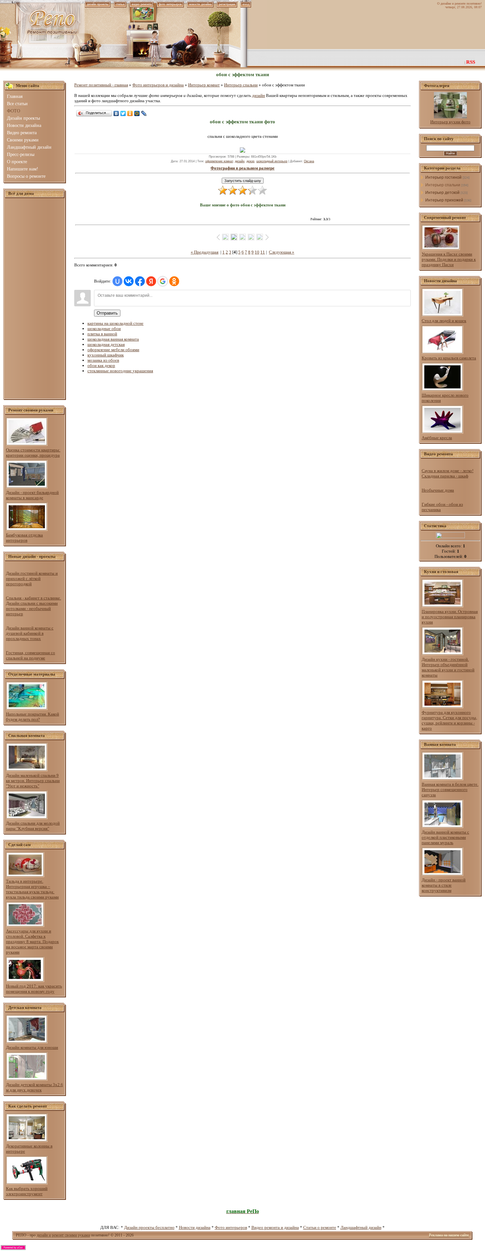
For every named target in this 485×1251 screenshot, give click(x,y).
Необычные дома (438, 490)
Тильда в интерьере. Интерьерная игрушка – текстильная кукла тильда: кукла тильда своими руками (32, 889)
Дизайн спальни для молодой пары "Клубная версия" (33, 826)
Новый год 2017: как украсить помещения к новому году (34, 989)
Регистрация (227, 4)
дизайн (258, 95)
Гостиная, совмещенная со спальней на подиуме (30, 655)
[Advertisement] (34, 299)
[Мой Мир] (137, 113)
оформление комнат (219, 161)
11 (262, 252)
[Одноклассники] (130, 113)
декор (250, 161)
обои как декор (101, 365)
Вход (245, 4)
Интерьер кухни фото (450, 121)
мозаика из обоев (103, 360)
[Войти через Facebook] (140, 281)
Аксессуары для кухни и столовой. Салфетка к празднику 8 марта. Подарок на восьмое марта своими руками (32, 942)
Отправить (107, 313)
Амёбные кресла (437, 437)
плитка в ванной (102, 333)
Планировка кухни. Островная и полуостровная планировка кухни (450, 617)
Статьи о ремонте (319, 1227)
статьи (120, 4)
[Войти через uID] (117, 281)
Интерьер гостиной (443, 177)
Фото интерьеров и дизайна (158, 84)
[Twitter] (123, 113)
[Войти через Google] (162, 281)
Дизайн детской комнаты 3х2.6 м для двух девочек (34, 1087)
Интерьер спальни (241, 84)
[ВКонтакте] (116, 113)
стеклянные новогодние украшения (120, 370)
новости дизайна (200, 4)
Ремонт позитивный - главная (101, 84)
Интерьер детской (442, 192)
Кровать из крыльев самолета (449, 357)
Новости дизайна (194, 1227)
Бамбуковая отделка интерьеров (24, 538)
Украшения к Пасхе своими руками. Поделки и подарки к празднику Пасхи (449, 259)
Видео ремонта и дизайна (275, 1227)
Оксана (309, 161)
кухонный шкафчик (105, 354)
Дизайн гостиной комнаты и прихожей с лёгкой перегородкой (32, 578)
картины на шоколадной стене (115, 323)
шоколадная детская (106, 344)
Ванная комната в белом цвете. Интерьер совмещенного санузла (450, 789)
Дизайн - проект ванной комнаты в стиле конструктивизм (444, 885)
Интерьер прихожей (444, 200)
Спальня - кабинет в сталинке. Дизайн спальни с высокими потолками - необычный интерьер (33, 605)
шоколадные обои (104, 328)
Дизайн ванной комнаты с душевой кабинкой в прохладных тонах (29, 633)
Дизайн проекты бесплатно (149, 1227)
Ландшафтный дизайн (360, 1227)
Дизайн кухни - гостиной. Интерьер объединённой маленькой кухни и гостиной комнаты (448, 667)
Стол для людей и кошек (444, 320)
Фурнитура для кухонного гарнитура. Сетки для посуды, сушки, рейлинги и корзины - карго (449, 720)
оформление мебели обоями (113, 349)
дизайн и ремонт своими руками (63, 1235)
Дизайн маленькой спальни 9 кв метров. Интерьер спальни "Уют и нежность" (33, 780)
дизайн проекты (98, 4)
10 (257, 252)
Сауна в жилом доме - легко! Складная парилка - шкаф (447, 473)
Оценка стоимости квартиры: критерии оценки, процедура (33, 452)
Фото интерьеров (231, 1227)
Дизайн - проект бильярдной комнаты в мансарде (32, 495)
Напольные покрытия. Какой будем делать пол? (32, 717)
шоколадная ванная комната (113, 339)
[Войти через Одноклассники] (174, 281)
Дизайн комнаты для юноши (32, 1047)
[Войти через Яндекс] (151, 281)
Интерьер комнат (204, 84)
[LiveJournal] (144, 113)
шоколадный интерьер (271, 161)
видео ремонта (141, 4)
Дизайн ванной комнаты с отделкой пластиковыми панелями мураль (445, 837)
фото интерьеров (170, 4)
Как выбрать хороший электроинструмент (27, 1191)
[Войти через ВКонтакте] (129, 281)
